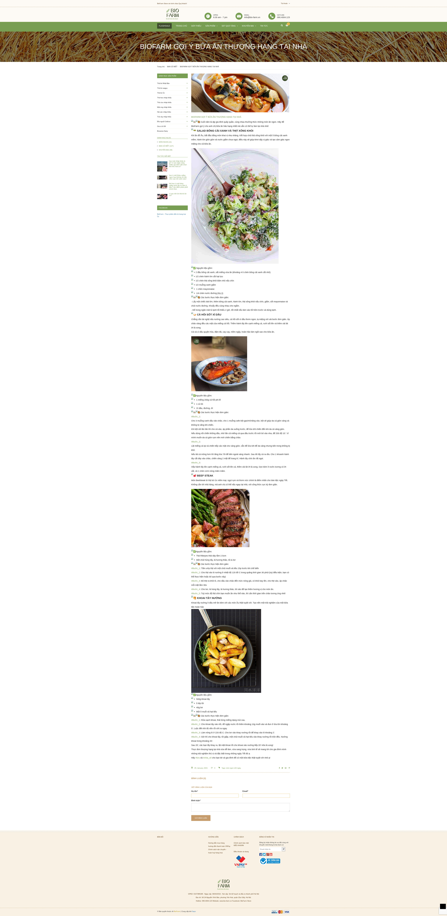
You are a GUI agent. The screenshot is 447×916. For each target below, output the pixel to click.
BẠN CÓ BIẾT (172, 66)
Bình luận (195, 801)
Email (245, 791)
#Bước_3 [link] (195, 462)
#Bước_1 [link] (195, 416)
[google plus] (267, 854)
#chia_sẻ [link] (207, 758)
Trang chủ (161, 66)
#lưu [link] (198, 758)
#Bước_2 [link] (195, 442)
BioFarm (177, 911)
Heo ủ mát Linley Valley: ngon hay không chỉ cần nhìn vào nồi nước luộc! (178, 177)
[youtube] (270, 854)
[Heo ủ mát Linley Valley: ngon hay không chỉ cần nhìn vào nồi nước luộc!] (162, 177)
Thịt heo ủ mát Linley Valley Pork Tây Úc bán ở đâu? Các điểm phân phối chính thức (178, 186)
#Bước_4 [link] (195, 589)
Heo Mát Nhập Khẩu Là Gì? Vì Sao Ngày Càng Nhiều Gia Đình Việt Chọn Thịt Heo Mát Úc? (178, 163)
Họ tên (194, 791)
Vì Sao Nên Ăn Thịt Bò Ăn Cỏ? (177, 194)
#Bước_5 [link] (195, 593)
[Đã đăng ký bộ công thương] (269, 858)
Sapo (194, 911)
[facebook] (260, 854)
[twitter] (264, 854)
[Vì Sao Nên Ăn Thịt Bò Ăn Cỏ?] (162, 196)
